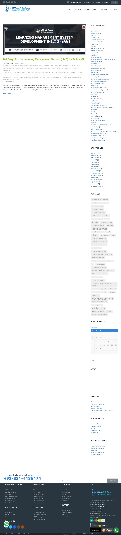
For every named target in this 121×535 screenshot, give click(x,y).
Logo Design (94, 450)
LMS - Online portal (56, 66)
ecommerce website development (101, 59)
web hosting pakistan (97, 305)
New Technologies (8, 68)
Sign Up (112, 480)
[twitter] (6, 2)
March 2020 (94, 166)
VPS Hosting (94, 433)
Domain (93, 55)
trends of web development (27, 68)
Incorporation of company (99, 75)
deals (92, 46)
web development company (99, 302)
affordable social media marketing (100, 199)
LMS (41, 75)
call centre (94, 37)
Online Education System (31, 77)
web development (15, 79)
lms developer (47, 75)
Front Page (94, 64)
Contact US (114, 10)
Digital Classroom (50, 72)
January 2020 (95, 171)
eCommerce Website (97, 404)
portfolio (93, 101)
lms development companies (60, 75)
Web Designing (95, 406)
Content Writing (38, 498)
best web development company (16, 72)
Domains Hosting (96, 426)
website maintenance (70, 68)
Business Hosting (96, 424)
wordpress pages (8, 70)
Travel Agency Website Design (99, 292)
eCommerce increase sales (98, 225)
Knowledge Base (67, 512)
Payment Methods (96, 455)
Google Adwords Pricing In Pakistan (102, 410)
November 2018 (96, 186)
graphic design (105, 235)
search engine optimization (98, 270)
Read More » (7, 93)
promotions (94, 103)
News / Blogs (66, 492)
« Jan (92, 360)
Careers (64, 494)
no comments (10, 81)
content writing (95, 42)
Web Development (39, 490)
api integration (95, 33)
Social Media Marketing (98, 446)
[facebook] (4, 2)
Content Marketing (96, 40)
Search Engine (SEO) (39, 496)
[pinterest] (18, 527)
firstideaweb (70, 72)
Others (93, 96)
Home (69, 10)
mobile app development (99, 90)
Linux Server (9, 503)
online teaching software (46, 77)
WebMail (88, 2)
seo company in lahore (101, 273)
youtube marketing (97, 138)
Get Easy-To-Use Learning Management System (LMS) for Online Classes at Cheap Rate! (44, 59)
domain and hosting (106, 222)
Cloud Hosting (9, 501)
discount (22, 66)
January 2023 (95, 153)
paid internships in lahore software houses (102, 261)
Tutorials (64, 515)
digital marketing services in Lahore (100, 219)
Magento (65, 66)
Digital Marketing (38, 494)
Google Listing (95, 66)
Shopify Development (97, 448)
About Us (64, 490)
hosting (113, 235)
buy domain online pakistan (98, 212)
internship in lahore (96, 248)
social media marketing (98, 120)
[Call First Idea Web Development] (116, 530)
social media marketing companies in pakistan (102, 284)
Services (78, 10)
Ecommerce (29, 66)
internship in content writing (99, 238)
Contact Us (65, 517)
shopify (17, 68)
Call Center (8, 512)
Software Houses (38, 512)
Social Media (95, 118)
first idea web (110, 225)
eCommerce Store (39, 503)
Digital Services (14, 66)
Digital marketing (96, 48)
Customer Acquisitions (12, 517)
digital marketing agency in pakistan (100, 215)
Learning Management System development (27, 75)
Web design (112, 292)
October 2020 (95, 158)
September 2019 (96, 179)
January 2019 (95, 184)
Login (115, 2)
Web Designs (39, 68)
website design (98, 308)
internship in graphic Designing (99, 241)
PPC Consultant (100, 264)
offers (92, 94)
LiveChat (97, 2)
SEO (92, 112)
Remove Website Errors (98, 105)
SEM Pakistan (110, 270)
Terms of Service (11, 534)
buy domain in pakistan (97, 209)
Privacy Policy (22, 534)
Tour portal (113, 288)
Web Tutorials (95, 129)
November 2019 (96, 175)
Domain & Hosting (90, 10)
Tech (92, 122)
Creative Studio (10, 515)
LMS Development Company (76, 75)
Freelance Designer (39, 515)
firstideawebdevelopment (101, 232)
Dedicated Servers (11, 496)
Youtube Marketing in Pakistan (99, 314)
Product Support (67, 510)
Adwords (93, 31)
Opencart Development (98, 452)
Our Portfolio (95, 98)
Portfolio (103, 10)
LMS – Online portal (97, 83)
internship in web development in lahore (102, 254)
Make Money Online (74, 66)
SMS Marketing (95, 116)
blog (92, 35)
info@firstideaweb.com (101, 382)
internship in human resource (99, 244)
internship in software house (99, 251)
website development (102, 311)
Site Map (31, 534)
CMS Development (39, 501)
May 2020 (94, 162)
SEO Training (37, 517)
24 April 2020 (8, 63)
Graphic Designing (96, 68)
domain (95, 222)
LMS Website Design (18, 77)
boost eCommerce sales (97, 206)
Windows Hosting (10, 498)
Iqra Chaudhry (21, 63)
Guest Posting (95, 70)
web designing (95, 295)
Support (106, 2)
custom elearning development (35, 72)
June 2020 (94, 160)
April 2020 (94, 164)
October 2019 (95, 177)
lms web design (7, 77)
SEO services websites (97, 277)
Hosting (93, 72)
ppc (92, 264)
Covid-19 (7, 66)
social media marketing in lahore (100, 288)
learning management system (41, 66)
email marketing (96, 61)
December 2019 (96, 173)
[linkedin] (9, 2)
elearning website (61, 72)
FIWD (75, 72)
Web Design (37, 492)
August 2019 (95, 182)
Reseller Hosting (96, 430)
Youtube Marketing (97, 140)
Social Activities (66, 496)
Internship (94, 77)
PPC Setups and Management (99, 267)
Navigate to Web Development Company (104, 390)
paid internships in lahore (98, 257)
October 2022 (95, 155)
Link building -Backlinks (98, 81)
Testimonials (66, 498)
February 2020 (95, 169)
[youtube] (14, 2)
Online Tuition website (60, 77)
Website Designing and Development (54, 68)
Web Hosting (9, 490)
